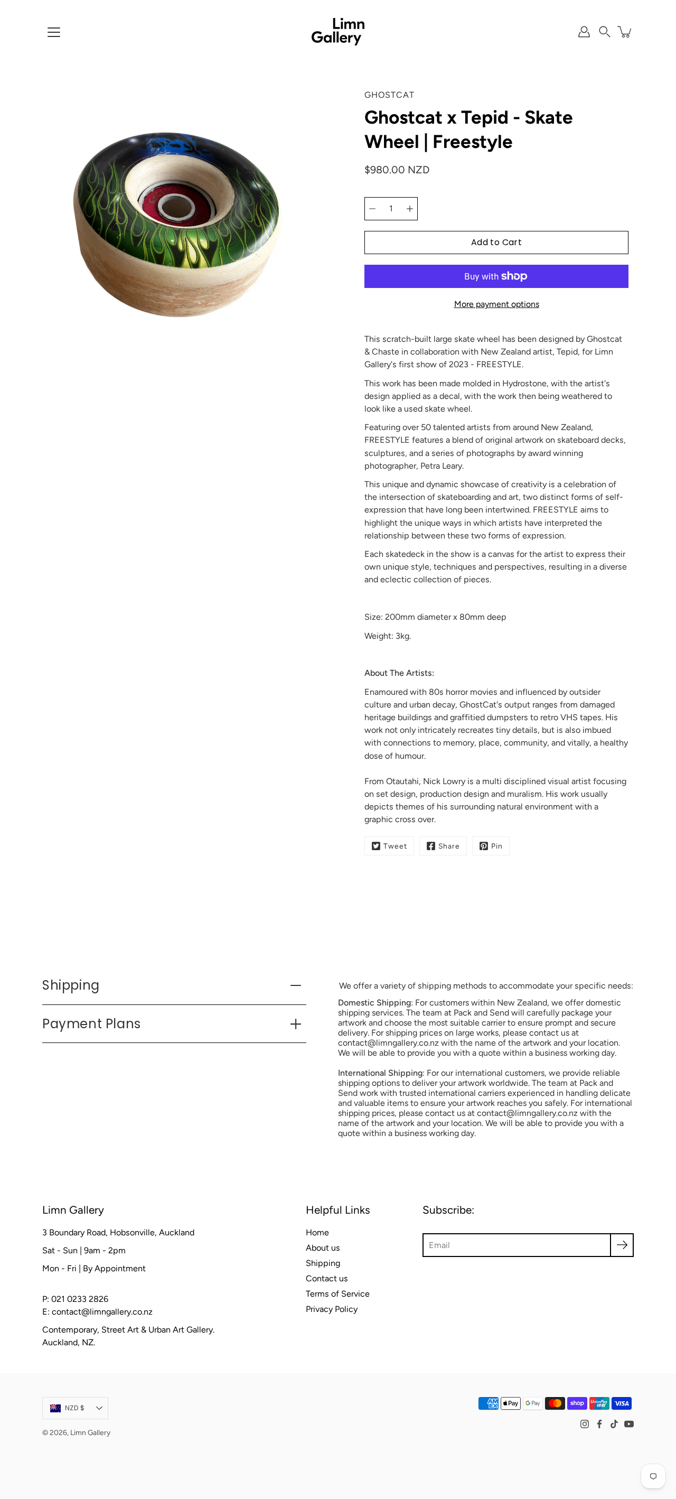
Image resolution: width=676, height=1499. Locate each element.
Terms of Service (338, 1294)
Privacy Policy (332, 1309)
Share (449, 846)
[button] (605, 32)
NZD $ (74, 1408)
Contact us (327, 1278)
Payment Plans (91, 1023)
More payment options (496, 304)
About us (323, 1248)
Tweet (395, 846)
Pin (497, 846)
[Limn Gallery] (338, 31)
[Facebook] (599, 1424)
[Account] (584, 31)
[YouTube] (629, 1424)
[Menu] (53, 32)
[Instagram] (584, 1424)
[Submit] (622, 1245)
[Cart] (625, 31)
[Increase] (410, 208)
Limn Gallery (90, 1432)
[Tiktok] (614, 1424)
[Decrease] (372, 208)
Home (317, 1232)
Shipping (71, 985)
